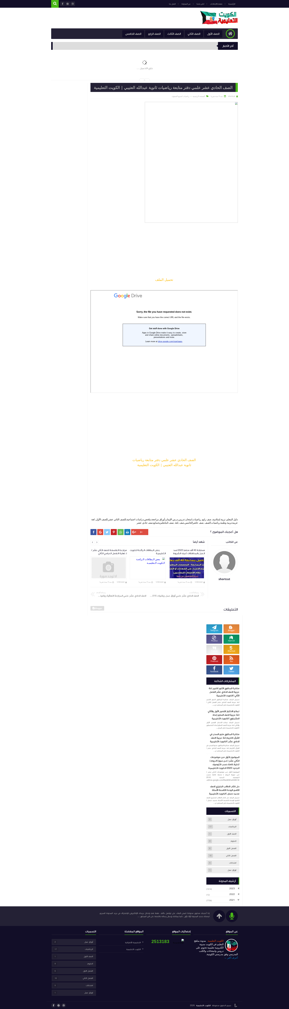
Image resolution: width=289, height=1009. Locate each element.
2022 (232, 894)
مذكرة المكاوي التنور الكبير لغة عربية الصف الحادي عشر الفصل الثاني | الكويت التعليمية (224, 692)
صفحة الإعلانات (216, 4)
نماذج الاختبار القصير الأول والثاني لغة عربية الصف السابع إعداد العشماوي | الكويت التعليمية (223, 715)
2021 (232, 900)
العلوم (233, 841)
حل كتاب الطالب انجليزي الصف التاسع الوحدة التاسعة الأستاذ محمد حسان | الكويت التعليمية (224, 790)
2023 (232, 888)
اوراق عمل (232, 870)
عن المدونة (186, 4)
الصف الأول (213, 34)
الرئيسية (231, 4)
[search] (55, 4)
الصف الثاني (194, 34)
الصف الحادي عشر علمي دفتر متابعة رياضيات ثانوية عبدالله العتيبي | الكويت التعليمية (164, 462)
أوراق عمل (232, 819)
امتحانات (232, 862)
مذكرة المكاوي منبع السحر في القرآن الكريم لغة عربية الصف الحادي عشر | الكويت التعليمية (224, 738)
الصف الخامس (133, 34)
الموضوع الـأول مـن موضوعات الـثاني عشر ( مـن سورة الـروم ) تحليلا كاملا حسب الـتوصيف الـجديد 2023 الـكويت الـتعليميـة (223, 763)
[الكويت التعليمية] (219, 23)
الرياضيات (232, 826)
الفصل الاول (231, 848)
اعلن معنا (200, 4)
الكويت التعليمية (215, 940)
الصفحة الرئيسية (199, 96)
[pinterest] (58, 1005)
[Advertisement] (164, 251)
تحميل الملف (164, 279)
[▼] (238, 900)
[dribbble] (63, 1005)
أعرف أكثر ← (231, 957)
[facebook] (53, 1005)
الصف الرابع (154, 34)
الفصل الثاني (231, 855)
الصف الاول (231, 833)
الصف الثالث (174, 34)
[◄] (238, 888)
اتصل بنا (172, 4)
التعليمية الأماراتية (133, 942)
